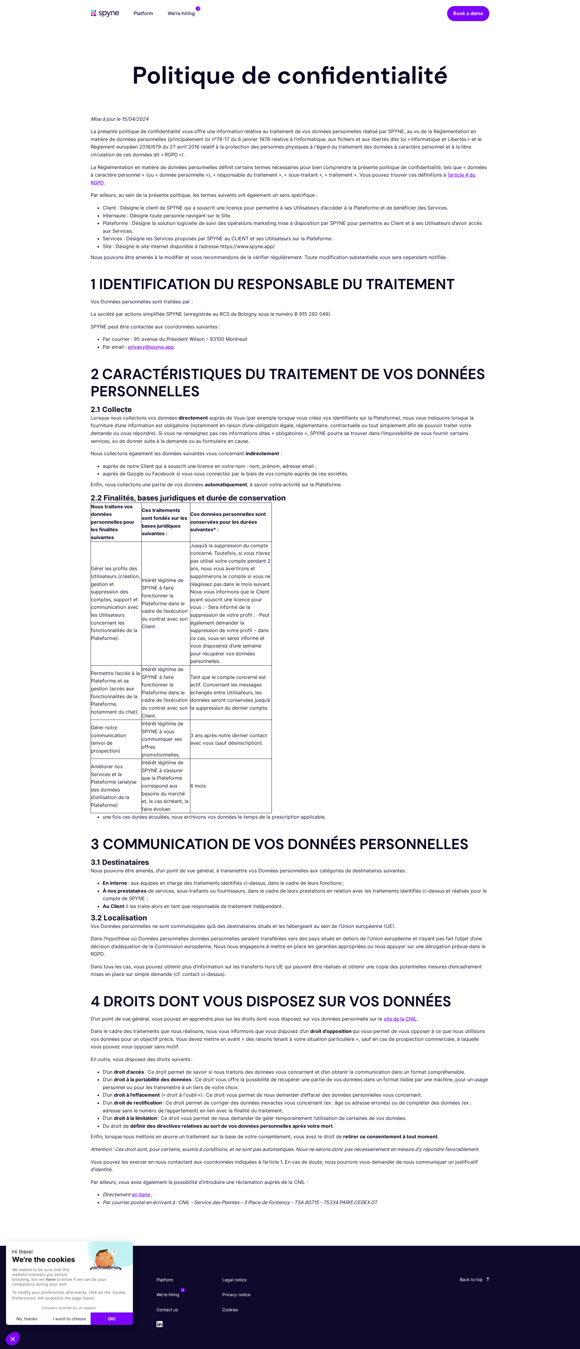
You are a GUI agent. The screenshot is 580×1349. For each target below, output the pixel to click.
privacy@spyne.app (151, 347)
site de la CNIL (400, 1019)
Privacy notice (236, 1294)
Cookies (230, 1309)
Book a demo (468, 13)
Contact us (167, 1309)
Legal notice (234, 1279)
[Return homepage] (105, 14)
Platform (143, 13)
